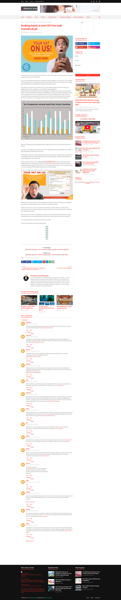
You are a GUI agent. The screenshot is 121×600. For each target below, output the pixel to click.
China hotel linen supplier (53, 401)
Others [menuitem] (88, 17)
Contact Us (97, 597)
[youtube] (81, 47)
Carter (28, 509)
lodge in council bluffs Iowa (48, 415)
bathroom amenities (58, 428)
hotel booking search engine (46, 327)
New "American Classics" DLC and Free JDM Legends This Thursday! (63, 588)
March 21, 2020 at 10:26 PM (33, 510)
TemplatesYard (33, 597)
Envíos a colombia (30, 502)
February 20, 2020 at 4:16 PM (33, 493)
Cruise (28, 448)
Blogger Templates (48, 597)
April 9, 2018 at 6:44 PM (32, 323)
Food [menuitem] (36, 17)
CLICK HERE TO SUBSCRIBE (87, 119)
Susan (27, 436)
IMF (27, 423)
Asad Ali (28, 349)
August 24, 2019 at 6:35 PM (32, 424)
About (26, 1)
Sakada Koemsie (30, 468)
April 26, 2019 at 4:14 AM (32, 381)
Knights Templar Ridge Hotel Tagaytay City (28, 307)
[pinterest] (99, 1)
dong (27, 480)
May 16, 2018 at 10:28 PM (32, 336)
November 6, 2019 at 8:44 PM (33, 464)
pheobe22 (28, 322)
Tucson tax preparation (66, 440)
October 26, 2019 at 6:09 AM (33, 450)
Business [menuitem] (29, 17)
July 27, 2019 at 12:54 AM (32, 410)
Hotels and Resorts (29, 257)
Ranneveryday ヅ (25, 579)
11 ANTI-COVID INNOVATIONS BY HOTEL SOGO (46, 308)
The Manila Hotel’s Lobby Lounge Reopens (64, 307)
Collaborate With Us (39, 1)
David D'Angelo (25, 32)
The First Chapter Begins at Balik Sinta (63, 580)
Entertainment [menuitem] (52, 17)
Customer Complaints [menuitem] (65, 17)
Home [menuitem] (22, 17)
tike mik (28, 492)
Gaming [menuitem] (43, 17)
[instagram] (97, 1)
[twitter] (94, 1)
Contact (31, 1)
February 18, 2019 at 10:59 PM (33, 351)
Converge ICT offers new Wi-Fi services (31, 586)
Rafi (27, 380)
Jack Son (28, 335)
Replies (29, 332)
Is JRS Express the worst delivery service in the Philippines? (89, 170)
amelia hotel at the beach (38, 342)
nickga (28, 463)
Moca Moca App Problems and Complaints (91, 149)
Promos (26, 22)
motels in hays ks (45, 455)
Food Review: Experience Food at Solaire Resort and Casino (91, 142)
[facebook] (91, 1)
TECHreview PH (25, 584)
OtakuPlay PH (24, 573)
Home (22, 1)
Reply (27, 330)
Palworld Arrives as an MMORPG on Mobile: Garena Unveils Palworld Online (63, 573)
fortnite (28, 392)
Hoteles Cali (60, 385)
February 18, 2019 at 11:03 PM (33, 365)
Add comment (29, 541)
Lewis (27, 408)
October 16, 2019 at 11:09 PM (33, 437)
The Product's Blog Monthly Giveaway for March (90, 163)
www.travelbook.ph (49, 161)
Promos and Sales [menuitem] (78, 17)
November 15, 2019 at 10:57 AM (33, 482)
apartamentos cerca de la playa (33, 356)
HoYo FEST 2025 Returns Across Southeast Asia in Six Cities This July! (87, 102)
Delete (31, 330)
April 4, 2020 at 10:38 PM (32, 525)
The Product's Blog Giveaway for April (90, 156)
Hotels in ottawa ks (42, 516)
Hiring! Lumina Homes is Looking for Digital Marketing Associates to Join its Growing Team (33, 581)
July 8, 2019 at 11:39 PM (32, 394)
